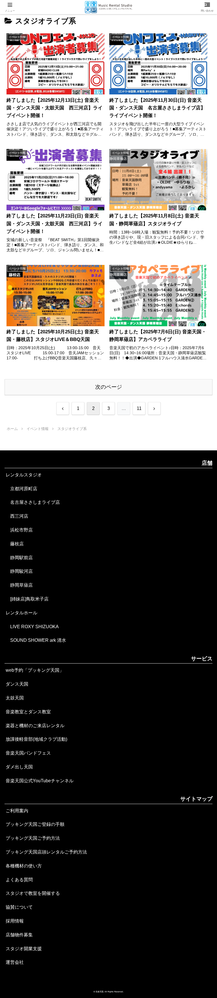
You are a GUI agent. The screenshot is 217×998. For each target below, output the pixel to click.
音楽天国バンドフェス (28, 753)
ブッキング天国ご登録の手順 (35, 824)
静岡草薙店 (19, 585)
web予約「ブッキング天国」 (35, 670)
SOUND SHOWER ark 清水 (36, 640)
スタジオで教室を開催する (33, 893)
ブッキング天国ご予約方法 (33, 838)
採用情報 (15, 921)
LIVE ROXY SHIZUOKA (32, 626)
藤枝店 (15, 543)
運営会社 (15, 962)
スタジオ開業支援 (24, 948)
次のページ (108, 387)
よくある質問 (19, 879)
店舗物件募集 (19, 934)
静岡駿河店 (19, 571)
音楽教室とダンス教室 (28, 711)
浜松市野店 (19, 530)
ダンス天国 (17, 684)
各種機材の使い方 (24, 865)
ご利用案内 (17, 810)
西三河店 (17, 516)
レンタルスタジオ (24, 474)
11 (139, 408)
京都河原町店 (21, 488)
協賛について (19, 907)
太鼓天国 (15, 697)
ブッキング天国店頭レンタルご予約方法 (46, 852)
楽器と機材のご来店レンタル (35, 725)
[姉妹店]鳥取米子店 (27, 599)
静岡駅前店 (19, 557)
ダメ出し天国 (19, 766)
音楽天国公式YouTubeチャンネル (39, 780)
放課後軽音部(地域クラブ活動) (36, 739)
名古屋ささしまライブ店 (33, 502)
